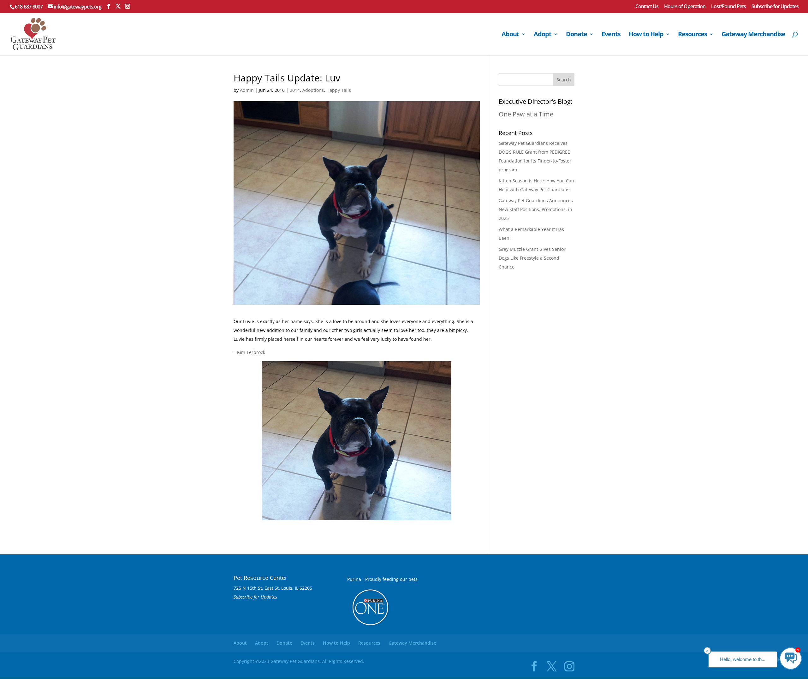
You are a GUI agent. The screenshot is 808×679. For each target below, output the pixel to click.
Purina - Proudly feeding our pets (382, 579)
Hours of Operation (684, 7)
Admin (247, 90)
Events (611, 35)
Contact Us (646, 7)
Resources (692, 35)
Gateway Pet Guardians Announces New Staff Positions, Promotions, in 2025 (536, 209)
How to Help (646, 35)
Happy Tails (338, 90)
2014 (295, 90)
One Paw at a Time (526, 114)
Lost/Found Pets (728, 7)
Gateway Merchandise (753, 35)
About (510, 35)
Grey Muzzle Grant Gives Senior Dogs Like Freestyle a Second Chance (532, 258)
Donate (576, 35)
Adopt (542, 35)
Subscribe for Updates (775, 7)
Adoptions (313, 90)
